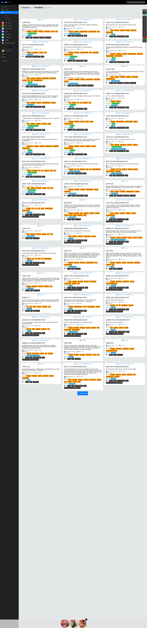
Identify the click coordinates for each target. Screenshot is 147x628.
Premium (71, 356)
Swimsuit (135, 144)
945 (115, 380)
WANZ (69, 333)
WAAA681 (84, 85)
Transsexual (30, 146)
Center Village (72, 266)
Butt (71, 215)
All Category (8, 19)
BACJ (27, 176)
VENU (111, 127)
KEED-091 (77, 268)
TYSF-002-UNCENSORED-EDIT (114, 221)
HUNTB (70, 129)
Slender (66, 81)
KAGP (111, 151)
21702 (73, 287)
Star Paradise (73, 193)
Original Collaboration (111, 283)
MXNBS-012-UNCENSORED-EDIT (114, 333)
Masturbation (90, 189)
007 (31, 86)
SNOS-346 (36, 238)
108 (73, 108)
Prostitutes (47, 31)
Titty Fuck (133, 30)
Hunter (71, 127)
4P (80, 102)
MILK (112, 266)
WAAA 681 (78, 85)
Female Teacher (84, 52)
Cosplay (29, 329)
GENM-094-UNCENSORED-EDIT (73, 242)
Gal (87, 169)
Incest (84, 306)
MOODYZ (30, 152)
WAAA (69, 85)
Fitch (28, 380)
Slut (45, 52)
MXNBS (111, 331)
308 (31, 130)
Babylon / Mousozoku (75, 171)
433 (31, 214)
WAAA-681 (90, 85)
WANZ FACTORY (74, 83)
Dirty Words (52, 78)
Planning (118, 101)
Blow (112, 30)
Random (145, 37)
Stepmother (67, 191)
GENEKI (71, 106)
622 (31, 290)
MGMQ (27, 310)
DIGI (27, 56)
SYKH (69, 35)
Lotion (52, 31)
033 (31, 176)
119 (74, 60)
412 (74, 129)
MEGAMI (29, 308)
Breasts (134, 213)
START (27, 290)
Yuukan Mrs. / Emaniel (75, 33)
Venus (112, 125)
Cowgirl (24, 80)
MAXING (113, 307)
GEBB (27, 357)
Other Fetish (123, 144)
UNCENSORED (79, 35)
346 (31, 194)
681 (73, 85)
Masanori (72, 150)
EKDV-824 (77, 219)
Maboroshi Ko (73, 56)
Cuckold (53, 102)
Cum (51, 170)
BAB (69, 173)
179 (30, 56)
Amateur (77, 31)
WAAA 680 (120, 83)
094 (73, 240)
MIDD (111, 380)
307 (115, 107)
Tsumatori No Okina (116, 146)
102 (73, 310)
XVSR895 (42, 37)
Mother (135, 121)
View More (83, 393)
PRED (69, 358)
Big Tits (128, 30)
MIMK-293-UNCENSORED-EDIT (114, 289)
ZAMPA (30, 150)
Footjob (66, 215)
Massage (50, 353)
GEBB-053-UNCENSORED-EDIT (30, 359)
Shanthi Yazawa (32, 33)
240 (31, 382)
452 (31, 262)
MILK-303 (119, 268)
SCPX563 (126, 195)
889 (73, 358)
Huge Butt (118, 171)
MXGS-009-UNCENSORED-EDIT (114, 311)
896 (73, 333)
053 (31, 357)
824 (73, 219)
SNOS (27, 194)
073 (73, 173)
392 (115, 36)
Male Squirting (118, 56)
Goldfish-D (72, 104)
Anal (28, 123)
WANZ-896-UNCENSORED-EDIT (72, 335)
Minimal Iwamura (32, 172)
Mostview (145, 39)
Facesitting (95, 52)
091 (73, 268)
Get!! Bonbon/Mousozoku (33, 355)
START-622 (36, 290)
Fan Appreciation (110, 78)
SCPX (27, 106)
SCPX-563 (132, 195)
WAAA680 (126, 83)
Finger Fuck (124, 305)
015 (115, 241)
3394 (73, 195)
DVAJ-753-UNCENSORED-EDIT (72, 387)
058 (73, 35)
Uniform (130, 237)
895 (31, 37)
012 (116, 331)
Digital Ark (30, 54)
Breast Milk (140, 53)
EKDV (69, 219)
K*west (30, 82)
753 (73, 385)
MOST (8, 2)
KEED (69, 268)
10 (144, 33)
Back (85, 215)
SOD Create (114, 105)
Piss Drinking (68, 329)
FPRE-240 (35, 382)
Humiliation (118, 281)
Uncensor (7, 17)
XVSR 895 (36, 37)
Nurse (49, 123)
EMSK (27, 86)
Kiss (57, 31)
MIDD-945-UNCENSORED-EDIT (114, 382)
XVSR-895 (48, 37)
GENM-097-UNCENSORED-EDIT (31, 335)
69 (42, 258)
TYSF (69, 154)
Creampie (35, 31)
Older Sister (35, 52)
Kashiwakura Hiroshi (33, 125)
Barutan (29, 174)
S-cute (113, 34)
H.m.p (70, 285)
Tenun (113, 58)
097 (31, 333)
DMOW (69, 60)
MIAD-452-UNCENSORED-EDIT (30, 264)
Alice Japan (72, 383)
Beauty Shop (45, 78)
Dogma (113, 60)
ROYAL (71, 152)
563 (31, 106)
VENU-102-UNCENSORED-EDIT (72, 312)
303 (115, 268)
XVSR (27, 37)
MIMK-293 (119, 354)
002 (115, 219)
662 (31, 154)
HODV (69, 287)
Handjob (29, 31)
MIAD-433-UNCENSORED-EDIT (30, 216)
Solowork (41, 31)
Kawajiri (72, 125)
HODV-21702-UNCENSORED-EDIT (73, 289)
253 (115, 151)
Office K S (72, 58)
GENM (69, 108)
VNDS (69, 195)
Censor (6, 15)
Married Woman (83, 31)
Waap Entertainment (32, 84)
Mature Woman (92, 31)
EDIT (85, 35)
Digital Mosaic (26, 148)
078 (114, 175)
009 (73, 154)
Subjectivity (25, 377)
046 (115, 62)
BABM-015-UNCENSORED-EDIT (114, 243)
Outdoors (130, 169)
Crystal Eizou (72, 217)
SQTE (111, 36)
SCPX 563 (119, 195)
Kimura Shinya (115, 103)
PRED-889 (77, 358)
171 (31, 310)
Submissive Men (68, 54)
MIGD (27, 154)
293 (115, 287)
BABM (111, 241)
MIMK (111, 287)
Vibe (81, 213)
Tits (32, 80)
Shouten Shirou (32, 190)
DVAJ (69, 385)
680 (115, 83)
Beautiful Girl (109, 32)
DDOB (111, 62)
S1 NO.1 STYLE (31, 192)
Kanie (113, 123)
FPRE (27, 382)
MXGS (111, 309)
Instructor (117, 376)
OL (69, 102)
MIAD (27, 214)
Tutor (94, 354)
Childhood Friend (69, 123)
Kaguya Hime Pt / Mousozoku (118, 148)
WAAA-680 (133, 83)
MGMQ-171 (36, 310)
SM (111, 327)
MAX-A (29, 35)
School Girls (130, 262)
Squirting (97, 213)
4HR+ (87, 121)
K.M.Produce (31, 104)
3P (78, 102)
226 (115, 127)
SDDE (111, 107)
